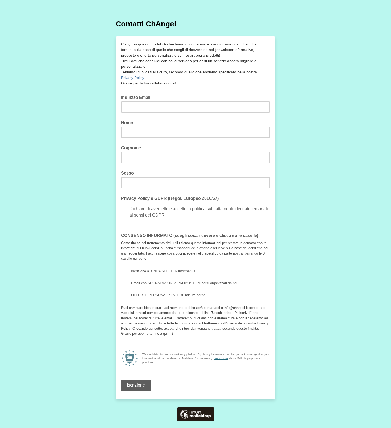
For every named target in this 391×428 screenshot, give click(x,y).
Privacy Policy (132, 77)
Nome (127, 122)
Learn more (221, 358)
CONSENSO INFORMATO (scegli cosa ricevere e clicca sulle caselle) (189, 235)
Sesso (127, 173)
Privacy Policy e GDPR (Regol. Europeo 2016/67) (170, 198)
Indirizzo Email (137, 97)
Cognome (131, 148)
